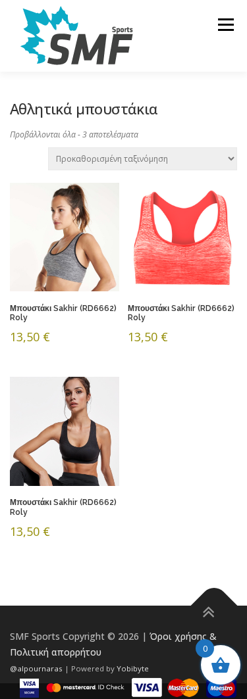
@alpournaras (37, 668)
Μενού (225, 24)
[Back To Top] (214, 606)
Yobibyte (133, 668)
